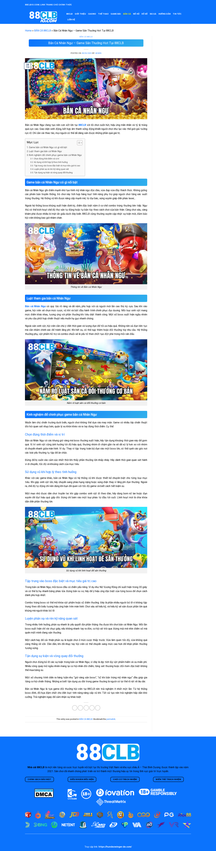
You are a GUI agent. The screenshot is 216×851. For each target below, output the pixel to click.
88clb (69, 14)
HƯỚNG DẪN (164, 14)
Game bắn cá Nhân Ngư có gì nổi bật (48, 147)
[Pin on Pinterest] (92, 707)
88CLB (82, 124)
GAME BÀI (116, 14)
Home (28, 30)
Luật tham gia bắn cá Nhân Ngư (45, 151)
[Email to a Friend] (86, 707)
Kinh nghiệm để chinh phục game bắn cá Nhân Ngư (55, 155)
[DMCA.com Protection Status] (43, 792)
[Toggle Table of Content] (78, 142)
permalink (110, 719)
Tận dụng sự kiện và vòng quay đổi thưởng (53, 172)
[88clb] (43, 17)
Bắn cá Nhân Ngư (35, 306)
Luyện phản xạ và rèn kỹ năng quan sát (51, 169)
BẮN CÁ (127, 14)
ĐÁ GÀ (153, 14)
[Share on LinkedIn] (97, 707)
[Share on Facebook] (74, 707)
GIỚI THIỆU (80, 14)
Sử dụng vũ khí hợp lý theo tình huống (51, 162)
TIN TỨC (177, 14)
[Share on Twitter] (80, 707)
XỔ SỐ (145, 14)
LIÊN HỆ (71, 19)
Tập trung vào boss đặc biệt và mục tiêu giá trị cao (57, 165)
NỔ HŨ (136, 14)
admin (98, 53)
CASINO (92, 14)
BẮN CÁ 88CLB (42, 30)
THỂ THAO (103, 14)
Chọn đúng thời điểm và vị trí (46, 158)
